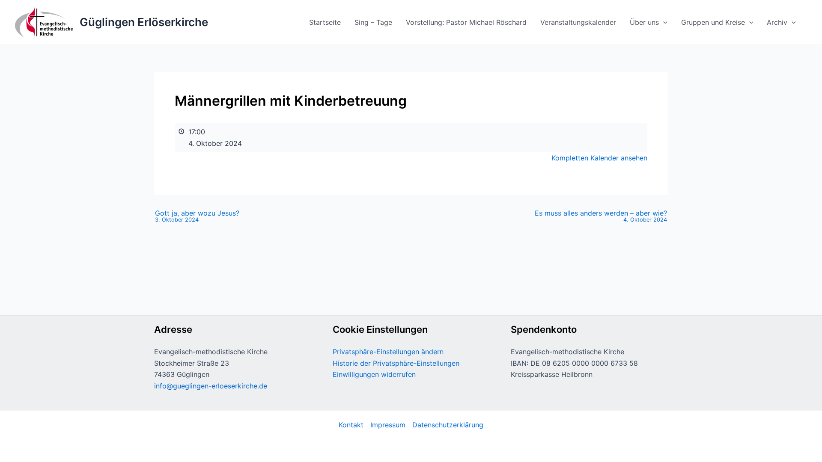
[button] (663, 22)
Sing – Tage (373, 22)
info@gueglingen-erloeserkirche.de (210, 386)
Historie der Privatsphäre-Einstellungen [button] (396, 363)
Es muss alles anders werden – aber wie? (601, 216)
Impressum (387, 425)
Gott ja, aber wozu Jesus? (197, 216)
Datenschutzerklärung (447, 425)
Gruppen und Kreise (713, 22)
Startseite (325, 22)
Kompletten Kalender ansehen (599, 158)
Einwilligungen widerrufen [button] (374, 374)
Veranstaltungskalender (578, 22)
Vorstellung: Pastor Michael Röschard (466, 22)
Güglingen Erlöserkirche (144, 22)
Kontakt (351, 425)
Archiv (777, 22)
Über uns (644, 22)
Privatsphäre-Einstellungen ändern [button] (388, 351)
